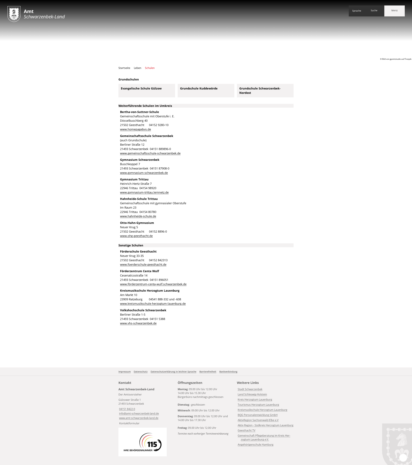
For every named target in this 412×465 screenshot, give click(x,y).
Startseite (124, 68)
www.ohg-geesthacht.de (136, 236)
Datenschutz (141, 371)
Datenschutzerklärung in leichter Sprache (173, 371)
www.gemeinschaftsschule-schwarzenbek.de (150, 153)
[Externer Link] (142, 442)
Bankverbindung (228, 371)
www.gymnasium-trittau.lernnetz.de (144, 192)
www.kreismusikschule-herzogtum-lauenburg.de (153, 303)
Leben (137, 68)
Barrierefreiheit (207, 371)
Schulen (150, 68)
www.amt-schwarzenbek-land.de (138, 418)
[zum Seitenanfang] (403, 458)
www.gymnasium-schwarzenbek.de (144, 173)
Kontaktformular (129, 423)
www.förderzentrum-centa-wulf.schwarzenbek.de (153, 284)
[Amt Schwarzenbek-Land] (146, 406)
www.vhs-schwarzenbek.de (138, 323)
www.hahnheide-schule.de (138, 216)
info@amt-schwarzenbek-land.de (138, 413)
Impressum (124, 371)
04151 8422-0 (126, 409)
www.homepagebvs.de (135, 129)
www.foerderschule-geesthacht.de (143, 264)
